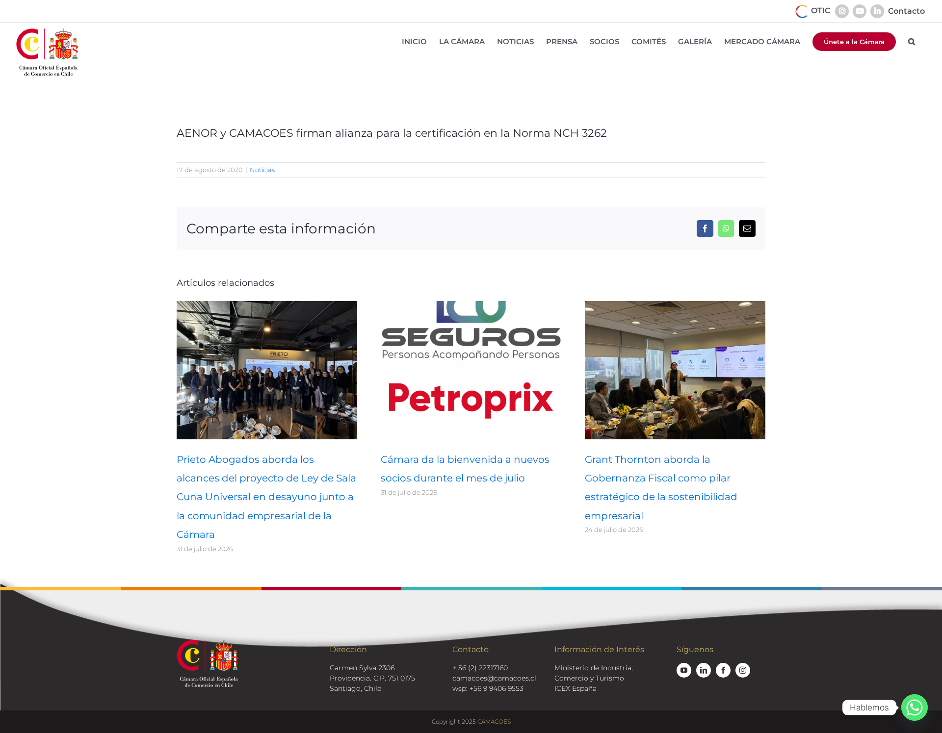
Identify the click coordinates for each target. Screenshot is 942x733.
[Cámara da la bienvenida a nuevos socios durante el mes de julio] (471, 305)
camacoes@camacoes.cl (494, 678)
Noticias (262, 170)
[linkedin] (703, 670)
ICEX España (575, 688)
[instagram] (742, 670)
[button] (911, 41)
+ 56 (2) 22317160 (480, 667)
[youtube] (684, 670)
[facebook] (723, 670)
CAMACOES (494, 721)
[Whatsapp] (914, 707)
